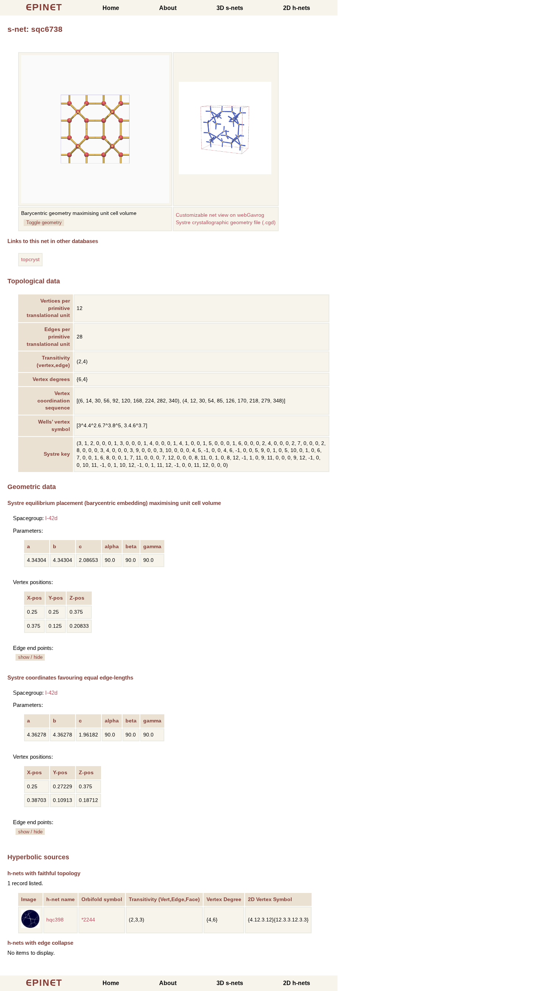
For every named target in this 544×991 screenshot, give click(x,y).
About (168, 8)
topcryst (30, 259)
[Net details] (30, 926)
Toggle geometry (44, 222)
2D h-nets (296, 8)
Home (111, 8)
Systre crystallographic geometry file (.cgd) (226, 222)
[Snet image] (225, 172)
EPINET (44, 7)
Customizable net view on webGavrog (220, 215)
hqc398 (55, 920)
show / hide (30, 657)
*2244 (88, 920)
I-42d (51, 518)
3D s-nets (229, 8)
